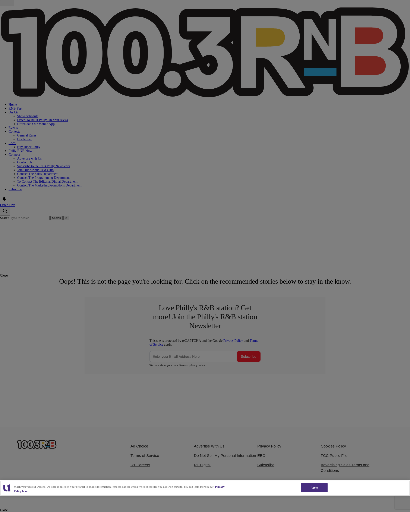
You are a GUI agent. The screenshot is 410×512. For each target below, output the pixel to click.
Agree (314, 487)
